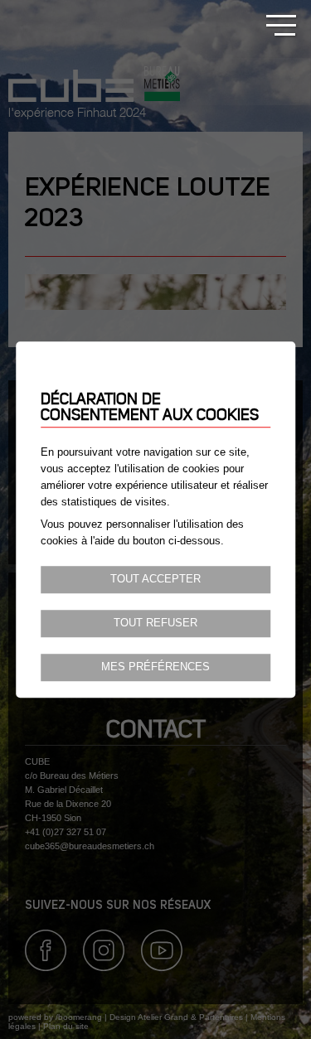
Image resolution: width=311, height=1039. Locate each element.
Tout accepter (155, 579)
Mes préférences (155, 667)
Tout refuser (155, 623)
